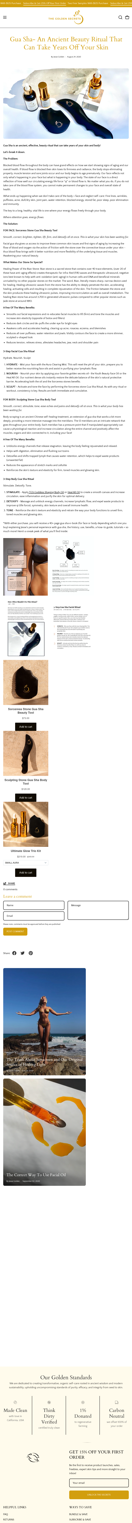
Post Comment (15, 931)
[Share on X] (22, 953)
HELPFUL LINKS (14, 1507)
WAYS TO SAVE (80, 1507)
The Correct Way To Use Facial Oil (36, 1175)
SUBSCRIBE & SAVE (80, 1519)
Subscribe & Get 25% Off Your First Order (28, 3)
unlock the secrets (99, 1495)
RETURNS (8, 1519)
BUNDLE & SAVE (78, 1514)
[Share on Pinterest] (30, 953)
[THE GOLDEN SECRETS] (66, 17)
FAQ (5, 1514)
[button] (120, 17)
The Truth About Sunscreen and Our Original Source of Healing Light (44, 1062)
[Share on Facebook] (14, 953)
